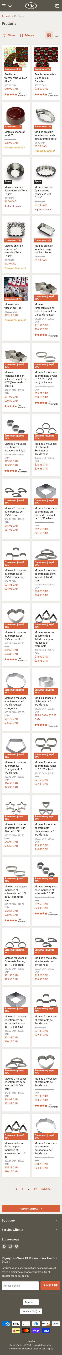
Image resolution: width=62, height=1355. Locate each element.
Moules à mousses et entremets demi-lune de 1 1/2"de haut (46, 575)
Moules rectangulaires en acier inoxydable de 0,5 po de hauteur (46, 309)
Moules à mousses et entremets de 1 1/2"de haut (15, 512)
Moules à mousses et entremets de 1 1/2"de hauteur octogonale (15, 703)
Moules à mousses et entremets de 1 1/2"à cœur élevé (15, 636)
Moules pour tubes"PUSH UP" (13, 306)
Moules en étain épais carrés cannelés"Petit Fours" (13, 251)
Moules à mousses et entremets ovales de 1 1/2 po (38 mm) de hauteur (46, 377)
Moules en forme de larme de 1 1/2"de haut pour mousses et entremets (44, 639)
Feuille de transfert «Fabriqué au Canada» (45, 78)
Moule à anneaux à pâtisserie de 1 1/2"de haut (45, 701)
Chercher (31, 1341)
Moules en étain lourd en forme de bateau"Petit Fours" (46, 135)
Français (29, 1302)
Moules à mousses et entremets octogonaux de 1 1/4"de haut (46, 1148)
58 (35, 1188)
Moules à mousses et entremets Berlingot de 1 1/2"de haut (46, 449)
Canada (29, 1311)
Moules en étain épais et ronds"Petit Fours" (15, 190)
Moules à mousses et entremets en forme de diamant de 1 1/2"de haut (46, 513)
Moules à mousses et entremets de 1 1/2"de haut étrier (15, 574)
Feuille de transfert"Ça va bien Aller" (15, 78)
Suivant (45, 1188)
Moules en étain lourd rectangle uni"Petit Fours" (44, 249)
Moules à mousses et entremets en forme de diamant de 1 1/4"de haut (15, 1021)
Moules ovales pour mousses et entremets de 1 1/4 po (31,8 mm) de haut (15, 893)
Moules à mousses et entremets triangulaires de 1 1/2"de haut (46, 829)
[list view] (56, 35)
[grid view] (49, 35)
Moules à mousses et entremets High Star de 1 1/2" (15, 828)
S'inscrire (50, 1285)
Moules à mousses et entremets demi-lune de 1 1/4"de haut (15, 1083)
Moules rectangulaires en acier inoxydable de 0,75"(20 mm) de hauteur (15, 379)
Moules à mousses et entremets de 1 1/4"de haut (46, 961)
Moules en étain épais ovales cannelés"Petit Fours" (44, 192)
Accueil (6, 16)
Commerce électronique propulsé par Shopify (31, 1348)
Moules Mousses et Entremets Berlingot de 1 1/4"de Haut (15, 961)
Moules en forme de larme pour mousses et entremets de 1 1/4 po (15, 1150)
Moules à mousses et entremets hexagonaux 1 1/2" (15, 447)
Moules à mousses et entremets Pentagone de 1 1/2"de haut (15, 767)
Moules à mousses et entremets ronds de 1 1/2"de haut (46, 766)
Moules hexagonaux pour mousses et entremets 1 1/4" (46, 890)
